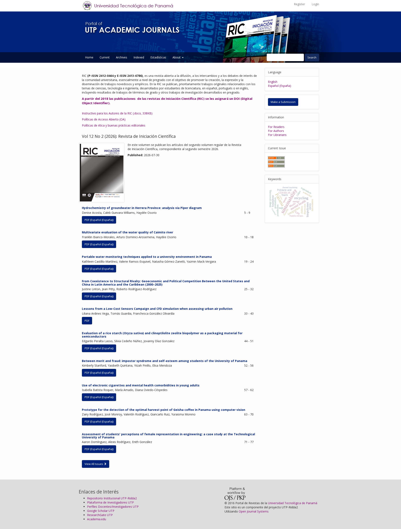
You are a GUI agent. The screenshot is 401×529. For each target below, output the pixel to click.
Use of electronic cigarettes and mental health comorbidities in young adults (140, 385)
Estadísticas (158, 57)
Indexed (138, 57)
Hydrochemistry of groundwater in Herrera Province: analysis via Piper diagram (142, 208)
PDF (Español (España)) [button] (99, 220)
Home (89, 57)
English (272, 82)
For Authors (276, 131)
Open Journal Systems (254, 511)
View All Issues (94, 464)
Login (315, 4)
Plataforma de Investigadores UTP (110, 502)
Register (299, 4)
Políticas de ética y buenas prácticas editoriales (113, 125)
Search (311, 57)
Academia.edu (96, 519)
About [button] (177, 57)
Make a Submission (283, 102)
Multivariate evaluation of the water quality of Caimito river (127, 232)
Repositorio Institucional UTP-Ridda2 (112, 498)
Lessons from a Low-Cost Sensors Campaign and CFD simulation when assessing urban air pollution (157, 309)
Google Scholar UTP (100, 511)
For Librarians (277, 135)
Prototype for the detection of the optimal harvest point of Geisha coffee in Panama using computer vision (163, 410)
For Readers (276, 127)
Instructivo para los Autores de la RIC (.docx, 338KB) (117, 113)
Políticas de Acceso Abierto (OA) (104, 119)
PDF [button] (87, 321)
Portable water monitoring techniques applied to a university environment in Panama (147, 257)
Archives (121, 57)
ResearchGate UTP (100, 515)
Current (105, 57)
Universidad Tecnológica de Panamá (292, 503)
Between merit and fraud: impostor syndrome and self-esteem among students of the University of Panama (164, 361)
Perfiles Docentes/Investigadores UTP (113, 507)
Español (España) (279, 86)
